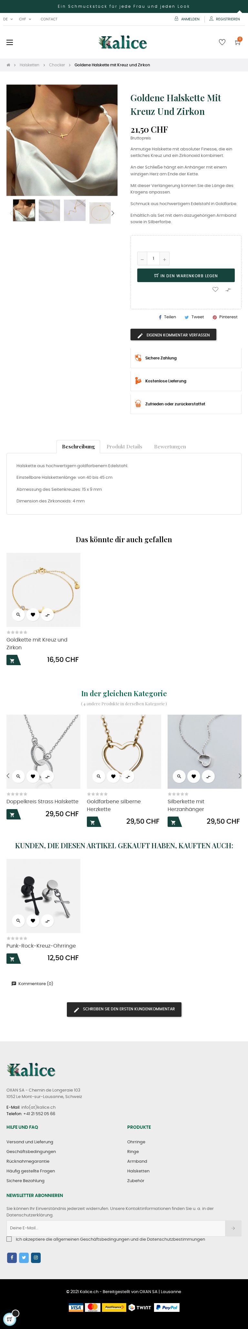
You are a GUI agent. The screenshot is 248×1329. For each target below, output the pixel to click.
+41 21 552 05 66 (39, 1114)
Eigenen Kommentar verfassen (178, 335)
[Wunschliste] (215, 289)
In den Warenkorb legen (188, 276)
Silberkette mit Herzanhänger (186, 805)
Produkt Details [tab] (124, 446)
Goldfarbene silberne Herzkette (114, 805)
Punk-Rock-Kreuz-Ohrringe (41, 946)
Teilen (170, 317)
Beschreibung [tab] (78, 446)
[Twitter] (24, 1258)
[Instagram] (36, 1258)
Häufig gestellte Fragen (30, 1171)
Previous (11, 213)
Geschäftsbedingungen (31, 1152)
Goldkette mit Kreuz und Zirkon (36, 644)
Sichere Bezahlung (25, 1181)
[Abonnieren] (233, 1228)
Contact (49, 19)
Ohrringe (136, 1142)
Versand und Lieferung (29, 1142)
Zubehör (135, 1181)
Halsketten (138, 1171)
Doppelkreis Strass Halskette (42, 801)
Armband (137, 1161)
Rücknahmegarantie (27, 1161)
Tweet (197, 317)
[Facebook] (12, 1258)
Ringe (133, 1152)
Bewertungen (170, 446)
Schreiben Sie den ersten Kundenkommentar (128, 1009)
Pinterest (228, 317)
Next (112, 213)
